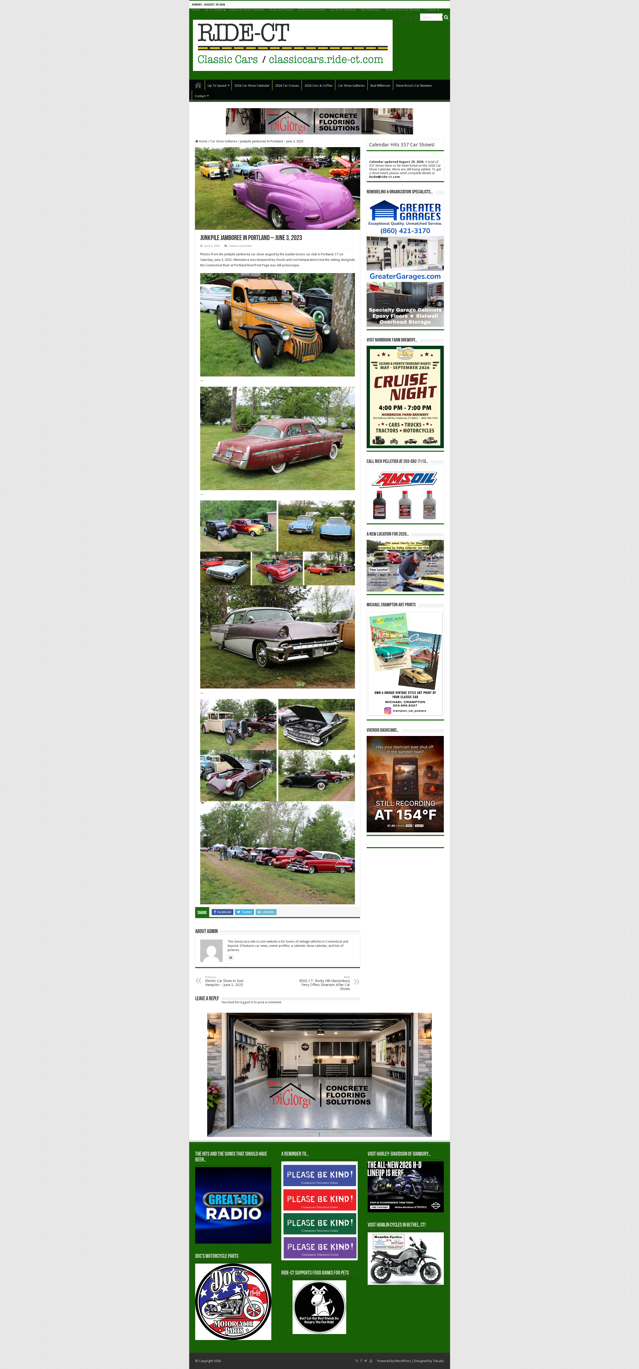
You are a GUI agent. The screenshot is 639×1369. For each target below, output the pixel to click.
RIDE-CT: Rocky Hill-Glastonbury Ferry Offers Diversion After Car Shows (324, 983)
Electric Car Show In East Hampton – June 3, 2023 (224, 981)
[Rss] (402, 17)
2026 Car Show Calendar (247, 9)
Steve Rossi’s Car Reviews (402, 9)
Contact (430, 9)
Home (196, 9)
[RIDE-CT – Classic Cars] (293, 44)
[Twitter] (411, 17)
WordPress (403, 1361)
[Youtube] (416, 17)
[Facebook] (406, 17)
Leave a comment (240, 246)
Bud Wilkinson (370, 9)
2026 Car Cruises (281, 9)
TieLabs (438, 1361)
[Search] (446, 17)
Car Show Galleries (343, 9)
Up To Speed (213, 9)
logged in (246, 1002)
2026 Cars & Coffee (311, 9)
